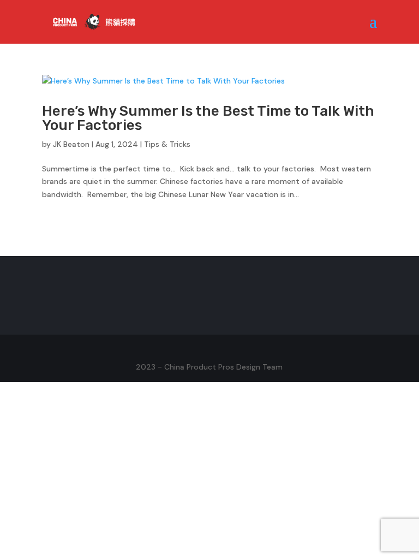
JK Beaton (71, 144)
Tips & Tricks (167, 144)
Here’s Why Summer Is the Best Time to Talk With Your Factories (208, 118)
